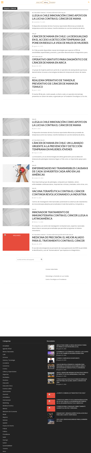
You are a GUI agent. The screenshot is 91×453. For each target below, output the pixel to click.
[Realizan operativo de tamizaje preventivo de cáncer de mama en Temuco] (16, 85)
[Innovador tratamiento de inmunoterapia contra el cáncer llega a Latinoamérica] (16, 217)
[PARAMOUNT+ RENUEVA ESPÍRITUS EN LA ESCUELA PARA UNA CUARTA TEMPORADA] (51, 415)
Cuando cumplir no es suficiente (68, 358)
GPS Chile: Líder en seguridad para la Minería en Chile (72, 420)
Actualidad (36, 12)
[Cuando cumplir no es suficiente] (51, 360)
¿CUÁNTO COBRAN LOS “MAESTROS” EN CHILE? (71, 393)
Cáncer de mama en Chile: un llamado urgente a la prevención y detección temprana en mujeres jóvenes (57, 146)
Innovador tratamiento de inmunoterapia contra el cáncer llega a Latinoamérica (60, 215)
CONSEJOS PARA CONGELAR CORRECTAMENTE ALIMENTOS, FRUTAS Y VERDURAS (71, 407)
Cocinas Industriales (52, 269)
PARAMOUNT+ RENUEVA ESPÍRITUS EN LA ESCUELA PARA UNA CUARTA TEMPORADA (72, 414)
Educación (58, 234)
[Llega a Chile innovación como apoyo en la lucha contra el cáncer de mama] (16, 20)
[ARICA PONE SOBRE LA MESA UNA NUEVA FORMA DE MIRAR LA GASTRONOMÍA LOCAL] (51, 347)
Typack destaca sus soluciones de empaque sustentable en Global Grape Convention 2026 (72, 380)
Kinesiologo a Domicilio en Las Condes (57, 276)
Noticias (58, 12)
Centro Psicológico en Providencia (56, 279)
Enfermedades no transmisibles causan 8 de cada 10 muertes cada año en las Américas (60, 171)
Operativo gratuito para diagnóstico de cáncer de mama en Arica (59, 61)
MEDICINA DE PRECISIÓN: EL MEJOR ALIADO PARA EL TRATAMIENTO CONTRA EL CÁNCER (58, 239)
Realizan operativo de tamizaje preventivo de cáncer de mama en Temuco (55, 83)
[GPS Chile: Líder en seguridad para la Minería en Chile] (51, 421)
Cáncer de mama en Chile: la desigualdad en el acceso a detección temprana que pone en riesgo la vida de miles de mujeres (60, 39)
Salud (63, 12)
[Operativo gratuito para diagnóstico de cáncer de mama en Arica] (16, 64)
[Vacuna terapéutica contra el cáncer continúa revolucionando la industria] (16, 196)
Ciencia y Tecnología (47, 12)
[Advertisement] (45, 107)
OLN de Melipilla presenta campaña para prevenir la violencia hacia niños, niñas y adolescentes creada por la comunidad (71, 366)
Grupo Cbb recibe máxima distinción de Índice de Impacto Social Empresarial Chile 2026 (72, 373)
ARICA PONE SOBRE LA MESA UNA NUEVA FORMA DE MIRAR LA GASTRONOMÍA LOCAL (71, 345)
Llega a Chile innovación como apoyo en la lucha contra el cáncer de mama (59, 17)
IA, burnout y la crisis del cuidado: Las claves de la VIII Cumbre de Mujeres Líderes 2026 (72, 352)
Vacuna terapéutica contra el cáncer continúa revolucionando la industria (59, 193)
